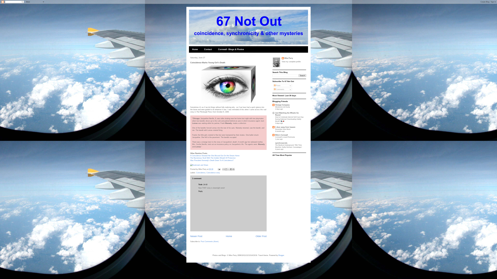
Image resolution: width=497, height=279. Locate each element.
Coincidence (200, 173)
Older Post (261, 236)
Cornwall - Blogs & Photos (231, 49)
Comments (280, 89)
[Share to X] (228, 169)
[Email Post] (219, 169)
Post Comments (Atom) (209, 241)
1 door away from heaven (285, 127)
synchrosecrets (281, 143)
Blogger (281, 255)
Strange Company (282, 105)
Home (195, 49)
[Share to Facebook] (231, 169)
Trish (200, 185)
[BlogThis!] (226, 169)
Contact (208, 49)
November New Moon (283, 129)
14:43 (205, 185)
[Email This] (223, 169)
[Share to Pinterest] (233, 169)
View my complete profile (291, 62)
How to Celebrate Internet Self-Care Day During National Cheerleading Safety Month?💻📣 (289, 119)
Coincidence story (213, 173)
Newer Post (196, 236)
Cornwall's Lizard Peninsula (285, 137)
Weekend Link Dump (282, 107)
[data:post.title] (199, 165)
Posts (278, 86)
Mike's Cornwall (281, 135)
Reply (200, 191)
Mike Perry (288, 58)
